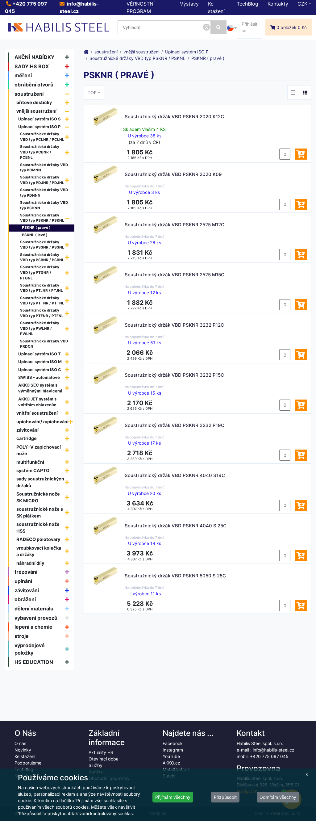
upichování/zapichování (42, 421)
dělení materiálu (34, 608)
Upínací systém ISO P (39, 126)
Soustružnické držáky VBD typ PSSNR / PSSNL (42, 245)
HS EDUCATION (34, 662)
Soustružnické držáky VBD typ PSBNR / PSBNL (42, 257)
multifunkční (30, 462)
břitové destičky (34, 102)
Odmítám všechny (278, 797)
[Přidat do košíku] (301, 154)
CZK (302, 4)
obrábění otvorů (34, 85)
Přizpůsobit (225, 797)
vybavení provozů (36, 618)
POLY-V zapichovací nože (38, 450)
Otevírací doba (103, 758)
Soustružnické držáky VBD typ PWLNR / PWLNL (39, 328)
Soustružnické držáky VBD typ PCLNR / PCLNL (42, 137)
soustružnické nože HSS (38, 528)
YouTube (171, 756)
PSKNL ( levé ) (35, 235)
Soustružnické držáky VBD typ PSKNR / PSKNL (42, 218)
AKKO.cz (171, 762)
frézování (26, 572)
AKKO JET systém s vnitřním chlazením (37, 402)
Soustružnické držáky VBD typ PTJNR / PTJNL (41, 288)
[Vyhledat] (219, 27)
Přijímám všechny (172, 797)
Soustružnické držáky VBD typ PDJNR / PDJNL (42, 180)
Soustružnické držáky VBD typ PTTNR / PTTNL (42, 301)
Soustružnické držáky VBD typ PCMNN (44, 168)
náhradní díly (30, 563)
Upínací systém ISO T (39, 353)
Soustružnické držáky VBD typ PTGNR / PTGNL (39, 272)
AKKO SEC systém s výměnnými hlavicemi (40, 388)
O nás (20, 743)
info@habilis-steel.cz (273, 749)
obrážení (25, 599)
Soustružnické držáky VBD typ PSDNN (44, 205)
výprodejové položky (30, 649)
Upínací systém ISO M (40, 361)
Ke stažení (25, 756)
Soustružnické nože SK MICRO (38, 497)
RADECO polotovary (38, 539)
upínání (23, 581)
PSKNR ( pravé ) (36, 227)
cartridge (26, 438)
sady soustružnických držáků (40, 482)
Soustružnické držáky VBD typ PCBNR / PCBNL (39, 152)
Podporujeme (28, 762)
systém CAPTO (32, 470)
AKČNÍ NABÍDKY (35, 57)
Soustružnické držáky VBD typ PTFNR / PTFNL (42, 313)
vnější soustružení (36, 111)
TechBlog (247, 4)
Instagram (173, 749)
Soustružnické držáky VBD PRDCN (44, 344)
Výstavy (189, 4)
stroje (22, 636)
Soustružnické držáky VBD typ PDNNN (44, 193)
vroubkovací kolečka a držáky (38, 551)
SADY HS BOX (32, 66)
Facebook (173, 743)
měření (23, 75)
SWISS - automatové (39, 377)
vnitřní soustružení (37, 413)
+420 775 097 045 (269, 756)
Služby (95, 765)
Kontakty (278, 4)
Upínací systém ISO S (39, 118)
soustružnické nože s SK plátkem (39, 512)
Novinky (23, 749)
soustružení (29, 94)
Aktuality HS (101, 752)
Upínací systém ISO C (39, 369)
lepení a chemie (33, 627)
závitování (27, 430)
